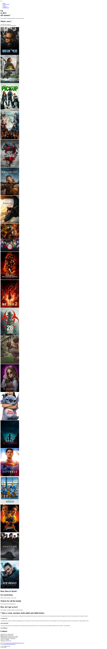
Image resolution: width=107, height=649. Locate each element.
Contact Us (5, 6)
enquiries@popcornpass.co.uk (9, 644)
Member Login (6, 7)
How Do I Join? (6, 4)
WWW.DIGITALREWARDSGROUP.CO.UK (15, 643)
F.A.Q (4, 5)
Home (4, 3)
